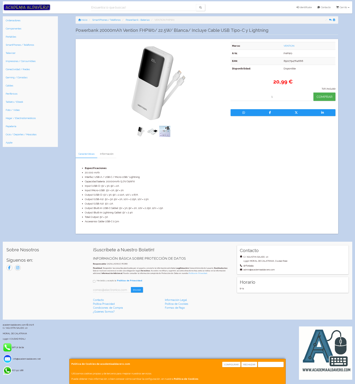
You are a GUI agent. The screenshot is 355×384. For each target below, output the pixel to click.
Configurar (231, 364)
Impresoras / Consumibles (21, 61)
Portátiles (11, 36)
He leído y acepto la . (120, 280)
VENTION (289, 45)
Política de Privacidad (198, 273)
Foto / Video (13, 110)
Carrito (343, 7)
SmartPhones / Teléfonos (20, 44)
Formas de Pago (175, 307)
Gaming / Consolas (16, 77)
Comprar (325, 97)
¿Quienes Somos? (104, 311)
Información (107, 153)
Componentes (13, 28)
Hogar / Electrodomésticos (21, 118)
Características (86, 153)
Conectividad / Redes (18, 69)
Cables (9, 85)
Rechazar (249, 364)
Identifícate (305, 7)
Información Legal (176, 300)
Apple (9, 142)
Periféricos (11, 93)
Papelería (11, 126)
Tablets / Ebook (14, 101)
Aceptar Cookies (271, 364)
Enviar (137, 290)
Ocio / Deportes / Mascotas (21, 134)
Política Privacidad (104, 303)
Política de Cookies (186, 379)
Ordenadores (13, 20)
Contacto (325, 7)
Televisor (11, 53)
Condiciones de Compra (108, 307)
